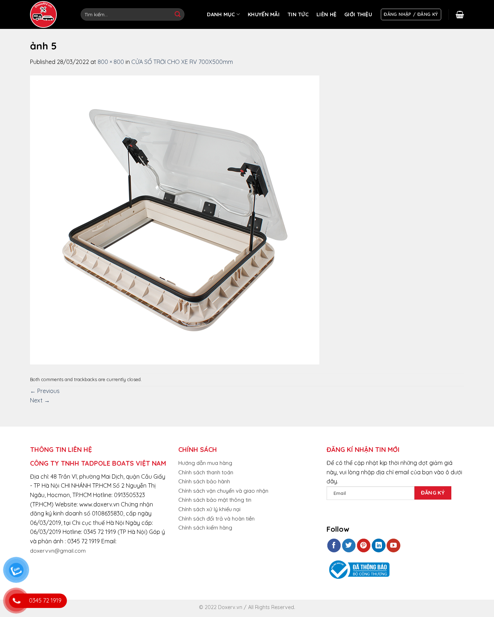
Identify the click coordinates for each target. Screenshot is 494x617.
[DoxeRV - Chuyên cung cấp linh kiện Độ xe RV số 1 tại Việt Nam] (44, 14)
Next (40, 400)
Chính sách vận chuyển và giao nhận (223, 490)
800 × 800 (111, 61)
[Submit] (177, 14)
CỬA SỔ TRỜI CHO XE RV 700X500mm (182, 61)
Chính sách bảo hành (204, 481)
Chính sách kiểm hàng (205, 527)
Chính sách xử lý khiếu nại (209, 509)
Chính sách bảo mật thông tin (214, 499)
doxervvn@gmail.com (58, 550)
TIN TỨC (298, 14)
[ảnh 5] (174, 219)
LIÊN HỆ (326, 14)
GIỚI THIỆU (358, 14)
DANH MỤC (221, 14)
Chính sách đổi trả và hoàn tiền (216, 518)
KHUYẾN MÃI (264, 14)
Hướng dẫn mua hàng (205, 462)
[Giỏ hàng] (460, 14)
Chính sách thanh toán (205, 472)
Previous (45, 390)
